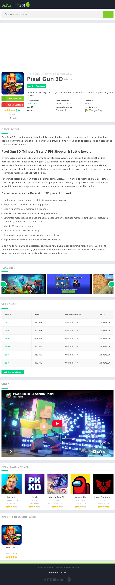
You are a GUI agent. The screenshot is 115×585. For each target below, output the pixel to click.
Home (29, 73)
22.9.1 (7, 338)
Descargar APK (15, 98)
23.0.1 (7, 330)
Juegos (37, 73)
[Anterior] (3, 284)
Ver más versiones (12, 372)
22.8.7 (7, 354)
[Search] (108, 14)
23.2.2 (7, 322)
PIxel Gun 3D (32, 103)
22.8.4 (7, 362)
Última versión (15, 105)
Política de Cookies (57, 572)
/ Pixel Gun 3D (66, 73)
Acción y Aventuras (50, 73)
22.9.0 (7, 346)
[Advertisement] (57, 48)
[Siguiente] (111, 284)
